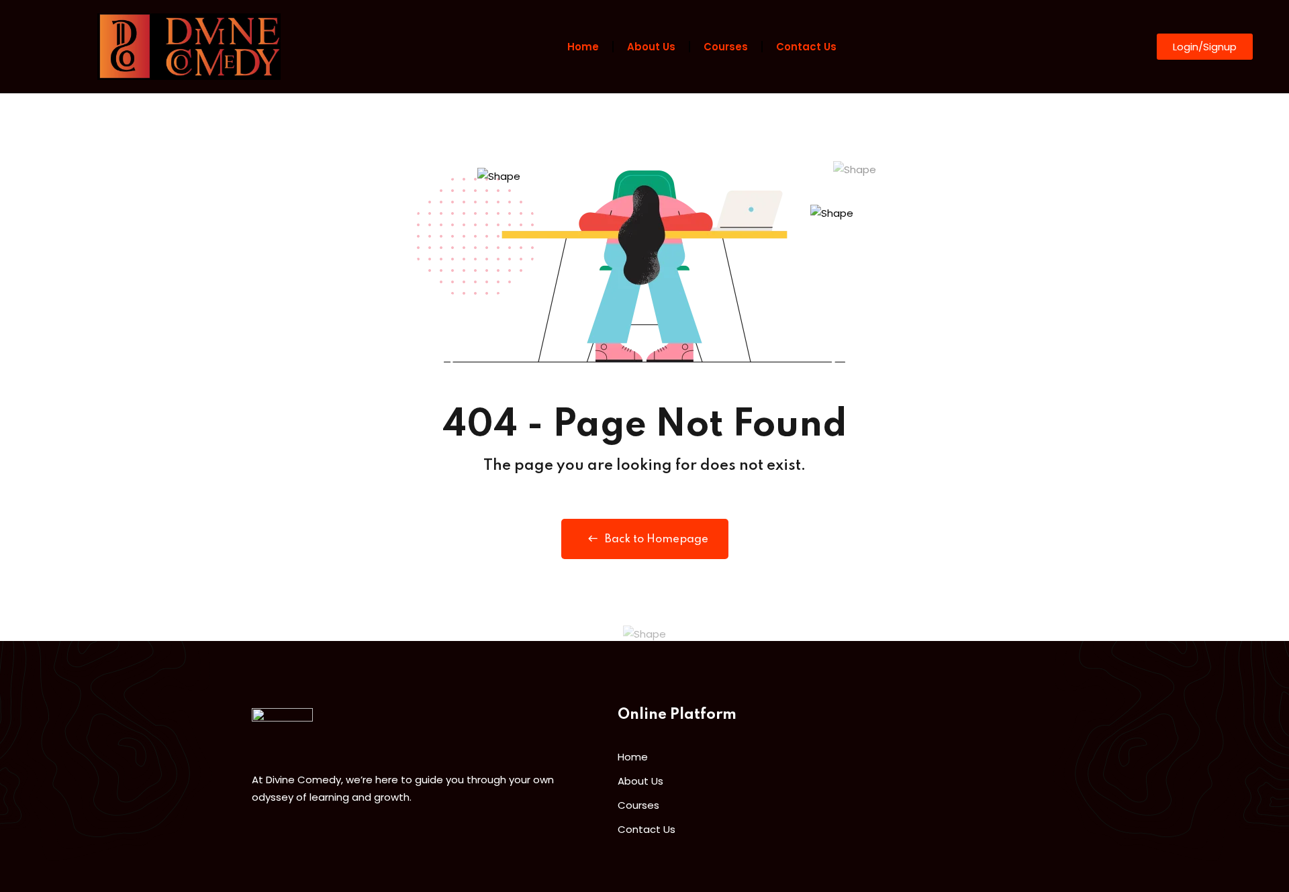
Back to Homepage (656, 539)
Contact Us (806, 47)
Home (583, 47)
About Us (651, 47)
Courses (726, 47)
